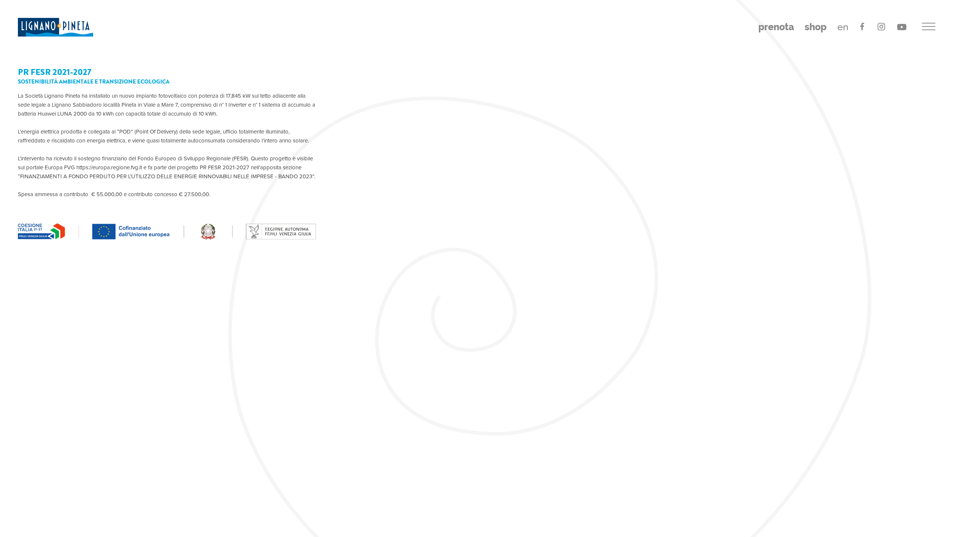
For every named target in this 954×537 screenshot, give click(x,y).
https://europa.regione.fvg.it (109, 167)
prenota (776, 27)
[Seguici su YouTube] (902, 26)
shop (816, 27)
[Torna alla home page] (55, 27)
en (843, 27)
